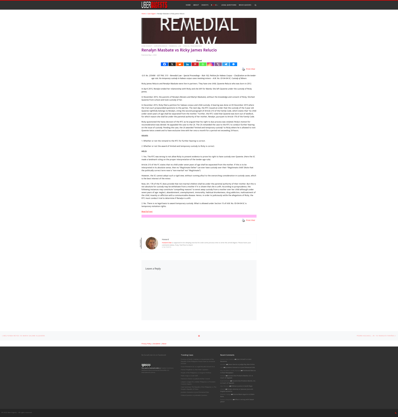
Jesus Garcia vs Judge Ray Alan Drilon (241, 364)
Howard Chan (167, 243)
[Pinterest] (195, 64)
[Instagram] (210, 64)
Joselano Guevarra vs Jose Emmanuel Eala (195, 392)
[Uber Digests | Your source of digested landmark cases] (154, 4)
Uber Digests (12, 412)
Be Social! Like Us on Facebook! (153, 355)
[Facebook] (164, 64)
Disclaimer (156, 344)
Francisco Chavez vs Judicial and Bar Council (195, 379)
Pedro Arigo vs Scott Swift (189, 376)
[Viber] (218, 64)
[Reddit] (179, 64)
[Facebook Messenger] (233, 64)
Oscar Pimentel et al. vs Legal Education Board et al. (198, 367)
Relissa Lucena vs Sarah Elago (242, 386)
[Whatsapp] (202, 64)
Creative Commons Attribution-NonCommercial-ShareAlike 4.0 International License (157, 370)
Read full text (146, 211)
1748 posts (166, 247)
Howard (222, 376)
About (164, 344)
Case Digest (151, 14)
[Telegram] (225, 64)
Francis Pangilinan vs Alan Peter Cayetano (194, 370)
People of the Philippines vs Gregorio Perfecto (196, 373)
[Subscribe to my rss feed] (395, 413)
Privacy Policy (146, 344)
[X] (172, 64)
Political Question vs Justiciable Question (194, 395)
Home (143, 14)
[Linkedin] (187, 64)
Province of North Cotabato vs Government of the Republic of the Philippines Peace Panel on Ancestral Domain (198, 361)
